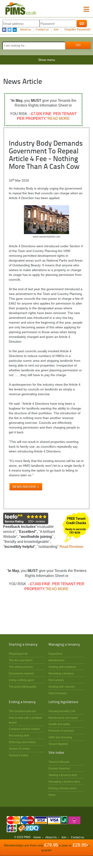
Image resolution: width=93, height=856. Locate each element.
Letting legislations (63, 702)
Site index (56, 753)
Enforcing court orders (22, 742)
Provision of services (61, 730)
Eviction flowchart (59, 768)
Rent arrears (56, 680)
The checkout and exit (22, 711)
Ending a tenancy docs (63, 788)
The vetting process (21, 666)
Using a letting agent (21, 680)
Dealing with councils (62, 686)
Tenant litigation (58, 743)
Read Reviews (71, 547)
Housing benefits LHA (62, 711)
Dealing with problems (62, 666)
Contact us (42, 29)
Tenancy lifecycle (59, 761)
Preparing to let (18, 653)
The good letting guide (22, 686)
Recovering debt (19, 735)
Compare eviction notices (24, 728)
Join (56, 29)
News (52, 794)
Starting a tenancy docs (63, 775)
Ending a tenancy (22, 702)
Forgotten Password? (78, 29)
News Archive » (26, 487)
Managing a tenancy (64, 644)
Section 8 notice (18, 755)
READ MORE (59, 118)
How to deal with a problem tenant (25, 720)
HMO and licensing (60, 737)
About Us (51, 837)
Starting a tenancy (23, 644)
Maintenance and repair (63, 717)
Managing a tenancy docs (64, 781)
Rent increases (58, 693)
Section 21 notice (19, 748)
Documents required (21, 673)
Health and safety (59, 724)
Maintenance (57, 660)
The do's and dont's (21, 660)
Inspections (56, 653)
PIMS (21, 8)
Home (37, 837)
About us (25, 29)
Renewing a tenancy (61, 673)
